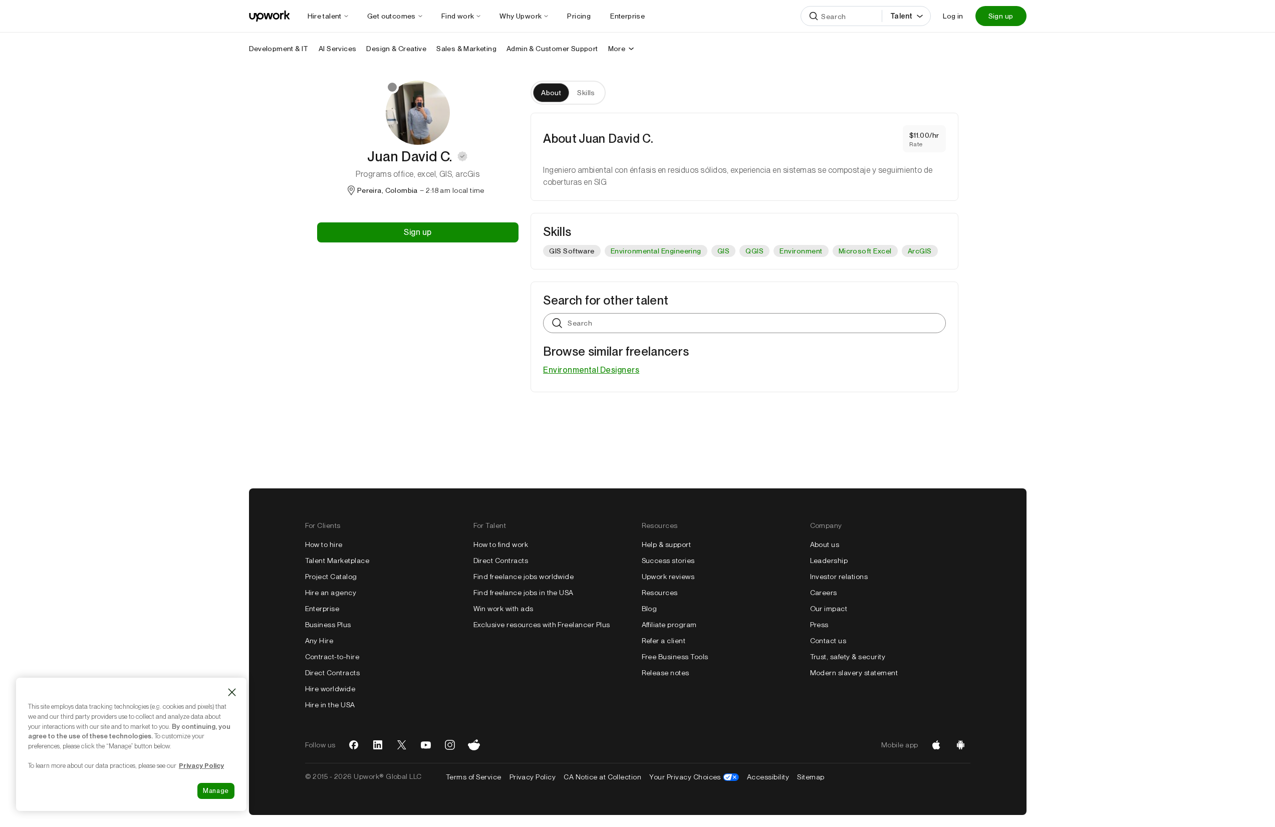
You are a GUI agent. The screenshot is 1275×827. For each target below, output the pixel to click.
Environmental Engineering (656, 251)
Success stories (668, 561)
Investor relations (839, 577)
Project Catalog (331, 577)
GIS (723, 251)
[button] (462, 156)
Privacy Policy (532, 777)
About (551, 93)
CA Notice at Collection (602, 777)
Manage (216, 790)
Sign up (1000, 16)
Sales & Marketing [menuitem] (466, 49)
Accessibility (768, 777)
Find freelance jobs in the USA (523, 593)
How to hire (324, 544)
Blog (649, 609)
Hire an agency (331, 593)
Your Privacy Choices (694, 777)
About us (825, 544)
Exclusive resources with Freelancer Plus (541, 625)
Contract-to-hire (332, 657)
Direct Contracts (332, 673)
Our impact (829, 609)
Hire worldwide (330, 689)
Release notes (665, 673)
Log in (953, 16)
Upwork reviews (668, 577)
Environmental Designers (591, 370)
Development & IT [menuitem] (279, 49)
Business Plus (328, 625)
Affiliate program (669, 625)
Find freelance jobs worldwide (523, 577)
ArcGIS (920, 251)
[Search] (814, 16)
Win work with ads (503, 609)
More (617, 49)
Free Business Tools (675, 657)
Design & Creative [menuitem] (396, 49)
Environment (801, 251)
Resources (660, 593)
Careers (823, 593)
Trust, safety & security (848, 657)
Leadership (829, 561)
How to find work (501, 544)
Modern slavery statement (854, 673)
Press (819, 625)
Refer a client (664, 641)
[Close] (231, 692)
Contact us (828, 641)
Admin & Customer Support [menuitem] (552, 49)
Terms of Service (473, 777)
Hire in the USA (330, 705)
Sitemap (810, 777)
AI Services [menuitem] (337, 49)
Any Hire (319, 641)
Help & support (666, 544)
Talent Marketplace (337, 561)
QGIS (754, 251)
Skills (586, 93)
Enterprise (322, 609)
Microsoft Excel (865, 251)
